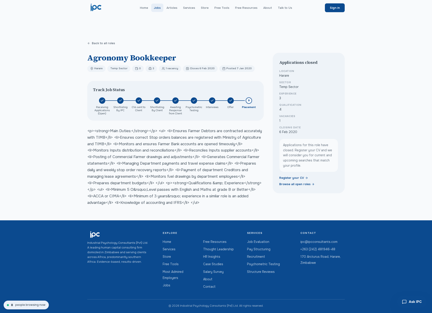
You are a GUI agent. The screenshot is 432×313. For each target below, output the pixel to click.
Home (144, 8)
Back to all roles (103, 43)
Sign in (335, 8)
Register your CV (291, 178)
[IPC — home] (96, 8)
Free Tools (221, 8)
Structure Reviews (261, 272)
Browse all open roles (294, 184)
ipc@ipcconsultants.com (319, 242)
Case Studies (213, 264)
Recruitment (256, 257)
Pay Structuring (258, 249)
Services (189, 8)
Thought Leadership (218, 249)
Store (205, 8)
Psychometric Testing (263, 264)
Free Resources (246, 8)
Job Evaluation (258, 242)
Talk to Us (285, 8)
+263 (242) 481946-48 (317, 249)
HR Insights (211, 257)
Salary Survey (213, 272)
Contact (209, 287)
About (267, 8)
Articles (171, 8)
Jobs (157, 8)
